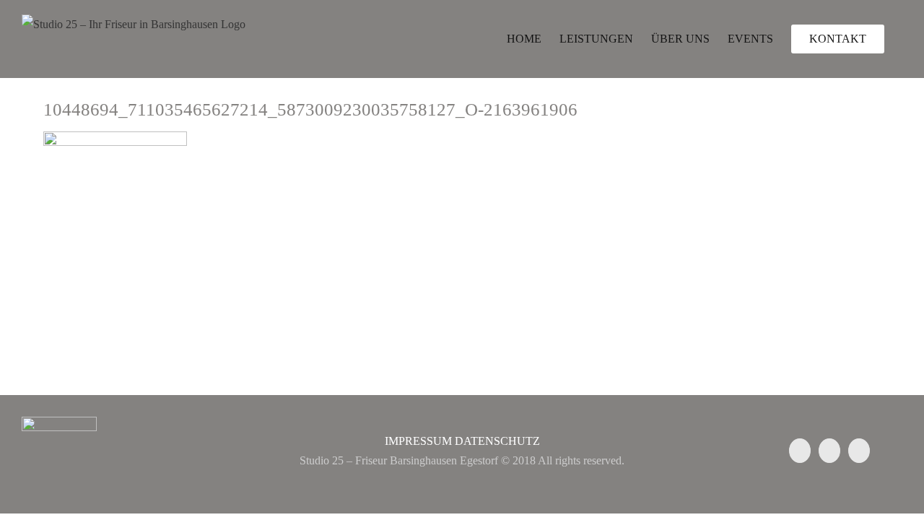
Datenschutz (497, 441)
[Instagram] (829, 450)
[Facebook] (800, 450)
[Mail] (859, 450)
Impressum (418, 441)
